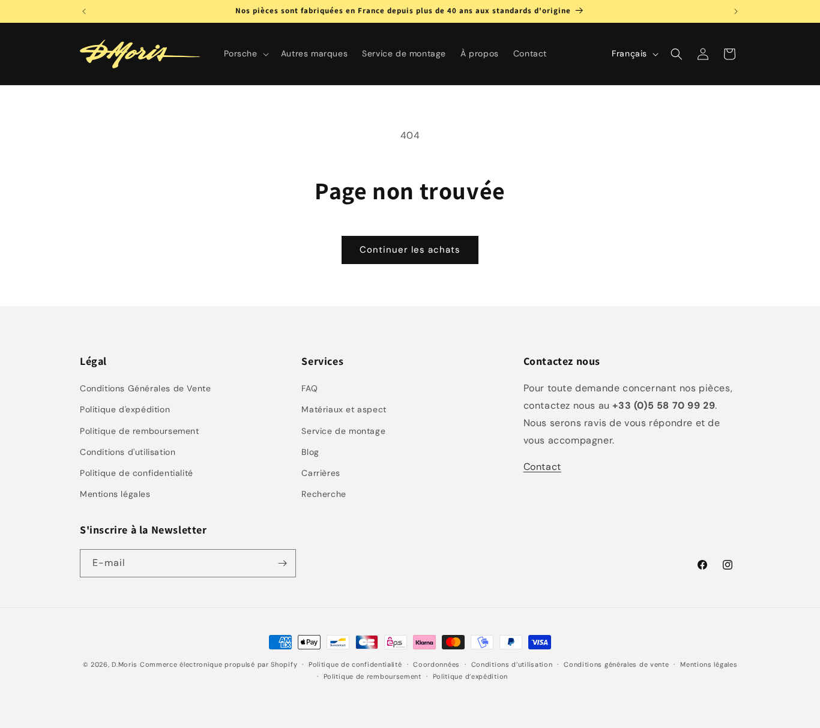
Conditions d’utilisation (512, 664)
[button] (245, 53)
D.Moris (124, 664)
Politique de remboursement (139, 431)
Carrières (320, 473)
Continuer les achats (410, 250)
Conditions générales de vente (616, 664)
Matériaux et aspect (343, 409)
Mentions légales (115, 494)
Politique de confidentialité (136, 473)
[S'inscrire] (282, 563)
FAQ (309, 388)
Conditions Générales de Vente (145, 388)
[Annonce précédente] (84, 11)
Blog (310, 452)
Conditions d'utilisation (127, 452)
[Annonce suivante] (736, 11)
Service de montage (343, 431)
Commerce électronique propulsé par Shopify (218, 664)
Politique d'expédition (125, 409)
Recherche (323, 494)
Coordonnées (436, 664)
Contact (542, 466)
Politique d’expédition (470, 676)
